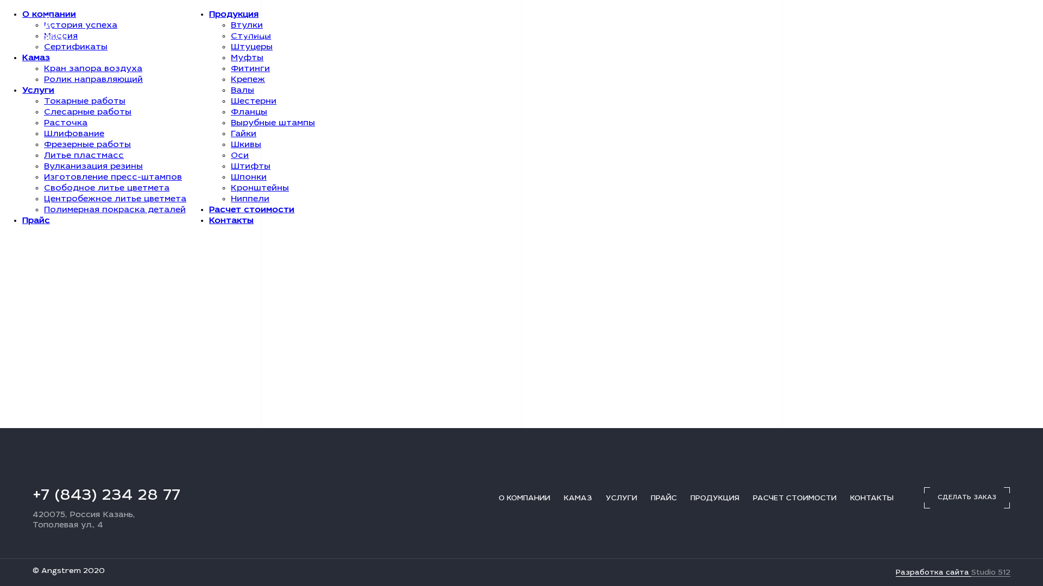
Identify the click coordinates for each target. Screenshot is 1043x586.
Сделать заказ (967, 33)
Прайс (256, 34)
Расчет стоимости (387, 34)
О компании (117, 34)
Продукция (307, 34)
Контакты (464, 34)
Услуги (214, 34)
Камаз (170, 34)
